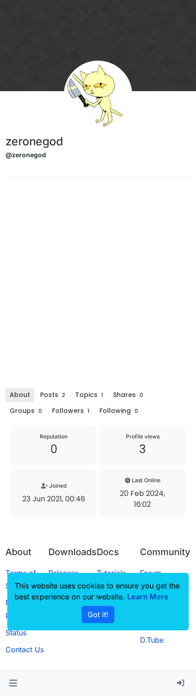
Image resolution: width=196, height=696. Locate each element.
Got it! (98, 614)
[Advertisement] (98, 285)
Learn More (148, 596)
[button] (13, 683)
